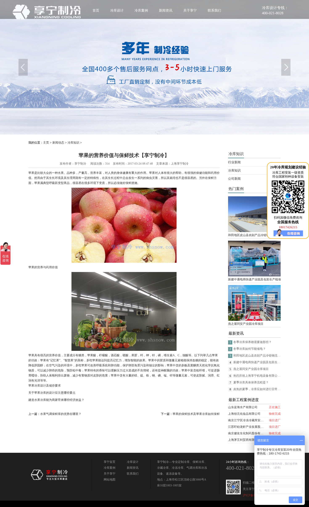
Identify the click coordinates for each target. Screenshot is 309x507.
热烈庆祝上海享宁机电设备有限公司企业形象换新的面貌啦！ (257, 375)
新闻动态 (58, 142)
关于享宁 (190, 10)
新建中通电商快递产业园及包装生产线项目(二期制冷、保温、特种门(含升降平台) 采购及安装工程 (254, 279)
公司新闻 (234, 178)
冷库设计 (117, 10)
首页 (95, 10)
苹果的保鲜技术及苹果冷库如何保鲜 (196, 414)
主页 (46, 142)
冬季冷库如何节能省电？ (249, 348)
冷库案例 (141, 10)
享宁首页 (109, 461)
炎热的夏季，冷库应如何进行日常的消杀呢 (257, 389)
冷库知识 (73, 142)
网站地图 (109, 479)
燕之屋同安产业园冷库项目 (245, 323)
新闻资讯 (165, 10)
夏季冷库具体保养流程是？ (251, 382)
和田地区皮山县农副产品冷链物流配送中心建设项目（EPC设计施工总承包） (254, 235)
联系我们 (214, 10)
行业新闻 (234, 162)
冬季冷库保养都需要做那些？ (252, 342)
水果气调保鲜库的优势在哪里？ (60, 414)
